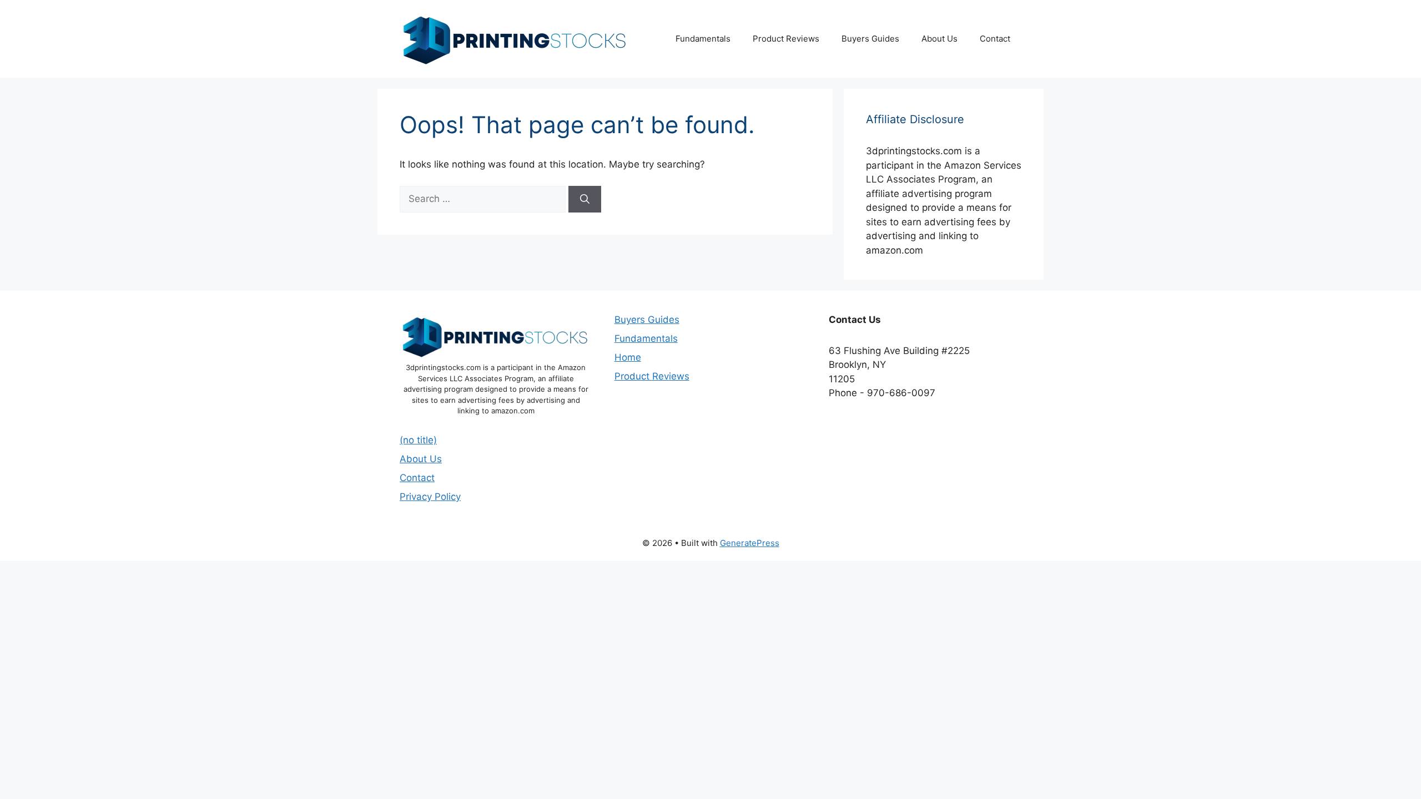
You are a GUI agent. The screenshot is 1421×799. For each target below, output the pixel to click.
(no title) (418, 440)
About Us (939, 38)
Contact (995, 38)
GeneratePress (749, 543)
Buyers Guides (870, 38)
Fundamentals (703, 38)
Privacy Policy (430, 496)
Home (627, 357)
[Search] (584, 199)
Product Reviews (786, 38)
